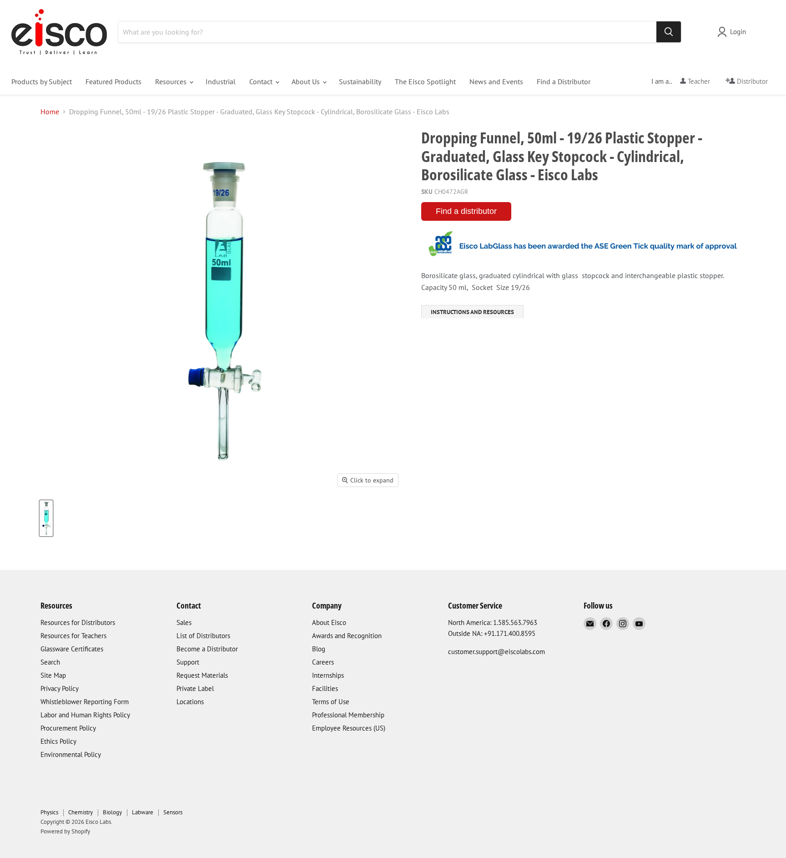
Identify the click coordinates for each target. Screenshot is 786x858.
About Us (307, 81)
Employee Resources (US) (348, 728)
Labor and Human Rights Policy (85, 715)
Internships (328, 675)
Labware (142, 812)
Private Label (195, 688)
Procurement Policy (68, 728)
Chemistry (80, 812)
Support (187, 662)
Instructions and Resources (472, 312)
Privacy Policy (59, 688)
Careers (323, 662)
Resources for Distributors (77, 622)
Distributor (751, 81)
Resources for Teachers (73, 635)
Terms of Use (330, 701)
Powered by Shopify (65, 831)
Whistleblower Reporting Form (84, 701)
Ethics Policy (58, 741)
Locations (190, 701)
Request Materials (202, 675)
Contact (261, 81)
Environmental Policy (70, 754)
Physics (49, 812)
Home (49, 111)
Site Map (53, 675)
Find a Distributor (563, 81)
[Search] (668, 31)
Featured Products (113, 81)
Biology (112, 812)
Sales (183, 622)
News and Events (496, 81)
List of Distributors (203, 635)
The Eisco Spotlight (425, 81)
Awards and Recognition (347, 635)
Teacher (698, 81)
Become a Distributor (207, 649)
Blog (318, 649)
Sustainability (360, 81)
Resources (171, 81)
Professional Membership (348, 715)
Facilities (325, 688)
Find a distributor (466, 211)
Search (50, 662)
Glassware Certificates (71, 649)
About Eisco (329, 622)
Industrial (221, 81)
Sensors (172, 812)
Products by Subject (41, 81)
